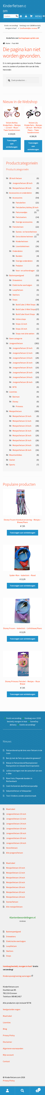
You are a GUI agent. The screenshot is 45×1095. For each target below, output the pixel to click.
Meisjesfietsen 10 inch (21, 416)
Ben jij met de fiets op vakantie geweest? (23, 758)
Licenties (13, 392)
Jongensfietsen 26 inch (22, 382)
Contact (6, 1061)
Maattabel (10, 809)
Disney (15, 401)
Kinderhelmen (22, 241)
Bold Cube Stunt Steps (25, 314)
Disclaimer (7, 1042)
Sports (12, 464)
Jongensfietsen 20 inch (22, 372)
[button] (38, 16)
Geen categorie (15, 338)
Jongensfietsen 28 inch (22, 183)
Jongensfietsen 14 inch (22, 358)
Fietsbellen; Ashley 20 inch (27, 207)
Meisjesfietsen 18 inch (21, 435)
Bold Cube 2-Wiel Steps (26, 304)
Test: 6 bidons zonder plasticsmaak (21, 795)
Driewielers (17, 280)
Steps (14, 299)
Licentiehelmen (22, 246)
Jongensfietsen (16, 343)
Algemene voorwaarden (13, 1048)
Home (8, 43)
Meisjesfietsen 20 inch (21, 440)
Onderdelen (17, 251)
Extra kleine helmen (24, 236)
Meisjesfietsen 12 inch (21, 421)
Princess (19, 406)
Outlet (12, 460)
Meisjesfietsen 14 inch (21, 426)
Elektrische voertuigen (22, 285)
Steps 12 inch (21, 324)
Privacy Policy (9, 1035)
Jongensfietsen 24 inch (22, 377)
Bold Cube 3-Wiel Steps (26, 309)
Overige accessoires (24, 222)
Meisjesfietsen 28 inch (21, 188)
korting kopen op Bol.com (29, 38)
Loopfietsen (17, 290)
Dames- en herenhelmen (26, 231)
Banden (19, 256)
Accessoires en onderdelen (20, 193)
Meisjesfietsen (15, 411)
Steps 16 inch (21, 329)
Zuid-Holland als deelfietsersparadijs (22, 786)
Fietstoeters (21, 217)
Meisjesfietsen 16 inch (21, 430)
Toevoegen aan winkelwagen (12, 143)
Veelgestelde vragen (11, 1009)
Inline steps (21, 319)
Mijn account (8, 1055)
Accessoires (17, 197)
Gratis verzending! (11, 25)
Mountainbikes (15, 455)
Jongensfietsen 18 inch (22, 367)
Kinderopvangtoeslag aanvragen (17, 976)
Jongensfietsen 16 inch (22, 362)
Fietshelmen (17, 227)
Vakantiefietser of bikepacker (18, 791)
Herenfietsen (12, 848)
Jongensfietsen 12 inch (22, 353)
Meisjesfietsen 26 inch (21, 450)
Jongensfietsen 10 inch (22, 348)
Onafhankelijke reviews (28, 28)
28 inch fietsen (15, 178)
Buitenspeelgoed (16, 275)
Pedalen (19, 265)
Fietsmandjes (21, 212)
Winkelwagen (35, 1088)
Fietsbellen (21, 202)
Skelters (16, 294)
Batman (16, 396)
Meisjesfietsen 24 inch (21, 445)
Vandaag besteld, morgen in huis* (17, 966)
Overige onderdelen (24, 261)
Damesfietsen (12, 902)
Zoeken (22, 1090)
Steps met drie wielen (25, 333)
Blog (5, 1029)
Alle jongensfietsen (14, 852)
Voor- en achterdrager (25, 270)
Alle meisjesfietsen (14, 906)
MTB (14, 387)
